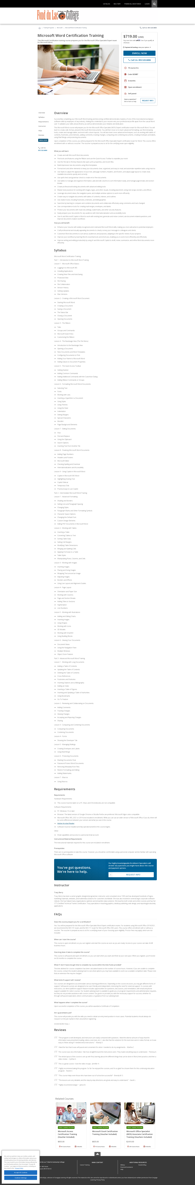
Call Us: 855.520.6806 (148, 28)
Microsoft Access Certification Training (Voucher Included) (67, 1134)
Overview (41, 113)
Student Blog (142, 1165)
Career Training (84, 1165)
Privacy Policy (100, 1180)
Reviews (41, 135)
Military (122, 1165)
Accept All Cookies (20, 1172)
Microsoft (59, 28)
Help (121, 1169)
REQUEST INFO (147, 100)
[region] (21, 1167)
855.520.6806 (42, 150)
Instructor (42, 126)
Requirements (43, 122)
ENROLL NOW (139, 53)
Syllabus (41, 117)
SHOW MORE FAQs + (62, 1024)
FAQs (40, 131)
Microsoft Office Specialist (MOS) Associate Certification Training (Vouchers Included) (139, 1134)
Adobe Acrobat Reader (65, 823)
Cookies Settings (21, 1178)
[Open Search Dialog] (154, 3)
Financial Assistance (126, 1167)
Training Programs (48, 28)
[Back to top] (97, 1162)
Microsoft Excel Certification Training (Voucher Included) (105, 1132)
